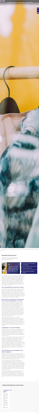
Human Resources (20, 2)
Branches (9, 4)
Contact (27, 4)
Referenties (14, 4)
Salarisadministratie (11, 2)
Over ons (20, 4)
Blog (24, 4)
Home (1, 249)
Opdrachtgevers (28, 2)
